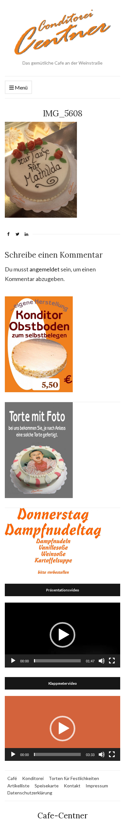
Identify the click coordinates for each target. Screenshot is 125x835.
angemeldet (44, 269)
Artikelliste (18, 785)
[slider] (57, 660)
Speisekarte (47, 785)
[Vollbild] (112, 661)
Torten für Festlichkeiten (74, 778)
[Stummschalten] (101, 661)
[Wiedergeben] (13, 661)
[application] (62, 635)
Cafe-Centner (63, 816)
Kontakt (72, 785)
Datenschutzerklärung (29, 792)
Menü (21, 87)
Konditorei (33, 778)
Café (12, 778)
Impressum (97, 785)
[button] (62, 635)
